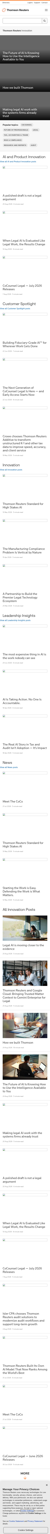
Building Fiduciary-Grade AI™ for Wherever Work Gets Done (25, 344)
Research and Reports (15, 145)
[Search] (44, 20)
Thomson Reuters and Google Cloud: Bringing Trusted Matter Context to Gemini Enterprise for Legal (24, 995)
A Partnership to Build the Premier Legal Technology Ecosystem (20, 597)
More (25, 1473)
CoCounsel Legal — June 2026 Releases (23, 1457)
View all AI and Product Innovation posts (18, 161)
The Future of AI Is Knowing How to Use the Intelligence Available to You (21, 56)
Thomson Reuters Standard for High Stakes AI (23, 505)
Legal (35, 130)
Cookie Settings (27, 1511)
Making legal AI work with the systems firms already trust (20, 112)
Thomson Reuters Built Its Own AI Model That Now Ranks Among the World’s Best (25, 1369)
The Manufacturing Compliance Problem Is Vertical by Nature (24, 550)
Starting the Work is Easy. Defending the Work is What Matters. (21, 891)
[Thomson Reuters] (25, 419)
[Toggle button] (46, 10)
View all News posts (9, 767)
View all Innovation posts (11, 470)
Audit (33, 145)
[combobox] (25, 20)
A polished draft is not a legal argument (22, 197)
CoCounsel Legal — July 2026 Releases (22, 287)
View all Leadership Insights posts (15, 620)
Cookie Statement (16, 1521)
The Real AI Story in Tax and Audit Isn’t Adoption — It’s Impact (25, 746)
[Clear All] (39, 20)
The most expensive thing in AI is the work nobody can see (24, 656)
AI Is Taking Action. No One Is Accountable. (22, 701)
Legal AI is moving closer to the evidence (23, 947)
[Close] (47, 1485)
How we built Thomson (18, 87)
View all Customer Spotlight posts (15, 308)
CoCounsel (27, 125)
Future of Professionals (16, 130)
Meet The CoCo (13, 801)
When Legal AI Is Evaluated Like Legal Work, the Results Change (24, 242)
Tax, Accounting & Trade (16, 135)
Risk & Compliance (13, 140)
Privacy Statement (35, 1521)
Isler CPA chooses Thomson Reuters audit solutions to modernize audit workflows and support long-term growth (23, 1319)
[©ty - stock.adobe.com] (25, 727)
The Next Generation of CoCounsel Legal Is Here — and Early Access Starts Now (23, 391)
